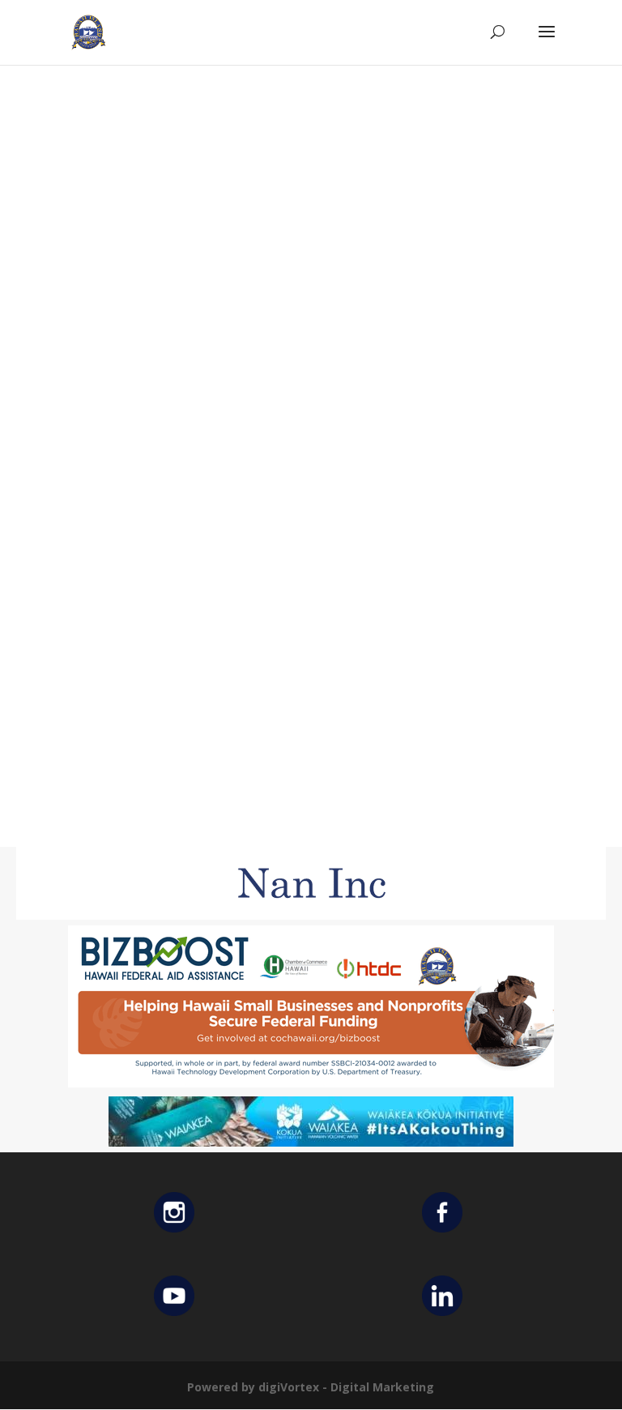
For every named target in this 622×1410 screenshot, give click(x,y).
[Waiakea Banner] (311, 1142)
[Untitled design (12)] (311, 915)
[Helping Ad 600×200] (311, 1083)
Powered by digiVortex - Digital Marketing (310, 1387)
